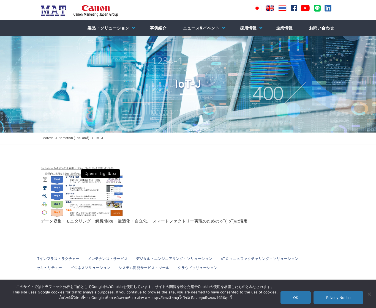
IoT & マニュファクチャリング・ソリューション (259, 259)
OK (295, 297)
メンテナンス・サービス (108, 259)
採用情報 (248, 28)
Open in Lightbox (100, 173)
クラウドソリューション (197, 268)
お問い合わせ (321, 28)
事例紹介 (158, 28)
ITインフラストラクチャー (58, 259)
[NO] (369, 294)
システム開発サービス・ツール (144, 268)
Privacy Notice (338, 297)
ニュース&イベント (201, 28)
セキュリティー (49, 268)
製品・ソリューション (108, 28)
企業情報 (284, 28)
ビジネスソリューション (90, 268)
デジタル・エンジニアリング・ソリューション (174, 259)
